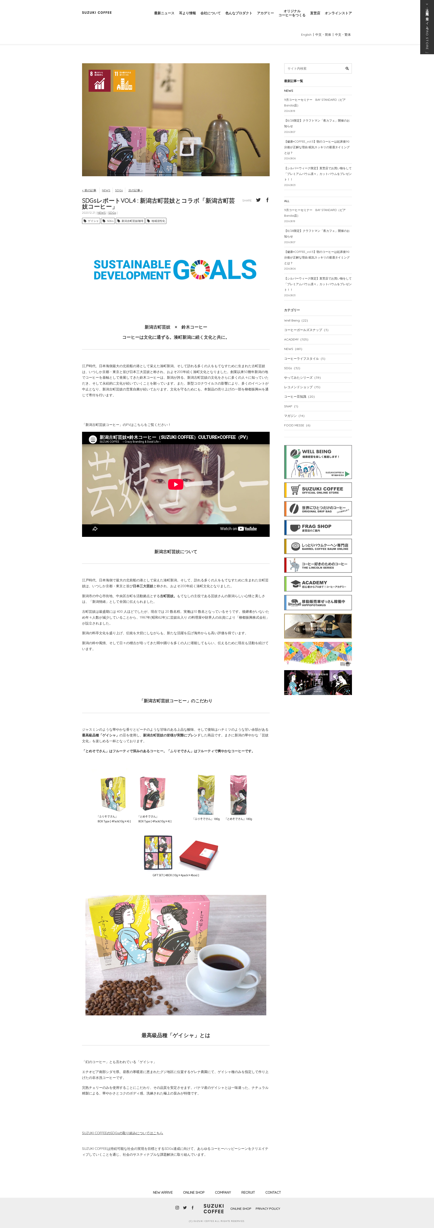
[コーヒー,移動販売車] (318, 594)
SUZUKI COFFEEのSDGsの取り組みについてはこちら (122, 1133)
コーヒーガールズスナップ (307, 330)
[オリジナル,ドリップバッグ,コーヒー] (318, 500)
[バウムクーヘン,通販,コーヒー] (318, 538)
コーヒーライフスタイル (305, 359)
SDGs (119, 190)
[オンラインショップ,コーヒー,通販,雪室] (318, 482)
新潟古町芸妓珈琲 (132, 221)
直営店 (315, 13)
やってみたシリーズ (303, 378)
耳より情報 (187, 13)
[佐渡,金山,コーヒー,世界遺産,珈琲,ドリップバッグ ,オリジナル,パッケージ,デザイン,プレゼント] (318, 613)
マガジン (295, 416)
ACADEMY (297, 339)
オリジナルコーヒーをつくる (292, 13)
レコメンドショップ (303, 387)
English (306, 35)
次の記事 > (135, 190)
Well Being (297, 320)
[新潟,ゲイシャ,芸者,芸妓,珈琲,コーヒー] (318, 669)
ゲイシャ (93, 221)
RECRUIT (248, 1192)
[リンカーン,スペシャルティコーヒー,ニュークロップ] (318, 557)
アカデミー (265, 13)
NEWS (106, 190)
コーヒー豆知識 (300, 396)
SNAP (292, 406)
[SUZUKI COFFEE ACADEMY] (318, 575)
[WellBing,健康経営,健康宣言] (318, 444)
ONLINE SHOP (194, 1192)
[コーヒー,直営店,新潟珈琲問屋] (318, 519)
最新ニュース (164, 13)
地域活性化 (158, 221)
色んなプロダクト (238, 13)
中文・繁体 (343, 35)
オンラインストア (338, 13)
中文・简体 (323, 35)
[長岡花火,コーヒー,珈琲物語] (318, 641)
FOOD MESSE (298, 425)
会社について (210, 13)
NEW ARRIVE (163, 1192)
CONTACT (273, 1192)
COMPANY (223, 1192)
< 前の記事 (89, 190)
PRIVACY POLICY (268, 1209)
